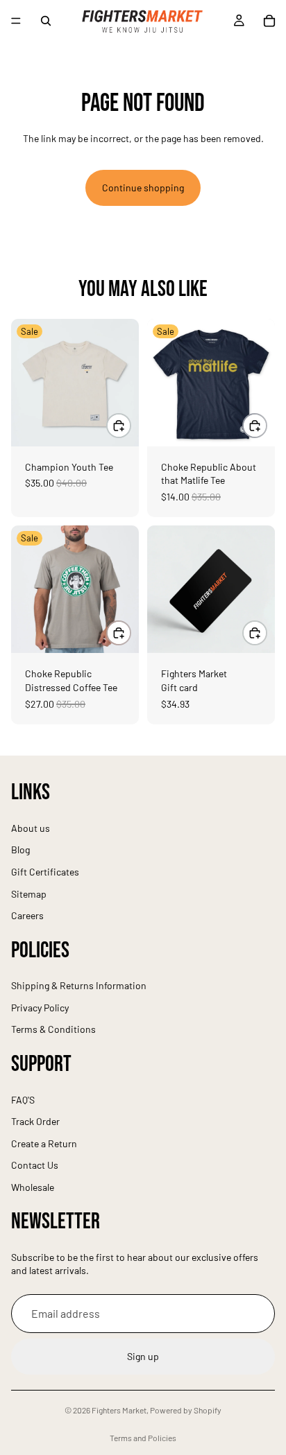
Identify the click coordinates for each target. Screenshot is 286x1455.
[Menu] (16, 21)
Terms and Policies (143, 1438)
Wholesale (32, 1187)
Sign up (143, 1357)
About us (30, 828)
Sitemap (29, 894)
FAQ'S (23, 1100)
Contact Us (34, 1165)
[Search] (46, 21)
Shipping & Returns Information (78, 986)
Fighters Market (119, 1410)
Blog (20, 850)
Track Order (35, 1121)
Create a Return (44, 1143)
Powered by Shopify (185, 1410)
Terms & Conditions (53, 1030)
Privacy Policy (40, 1007)
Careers (27, 915)
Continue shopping (143, 187)
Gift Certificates (45, 872)
